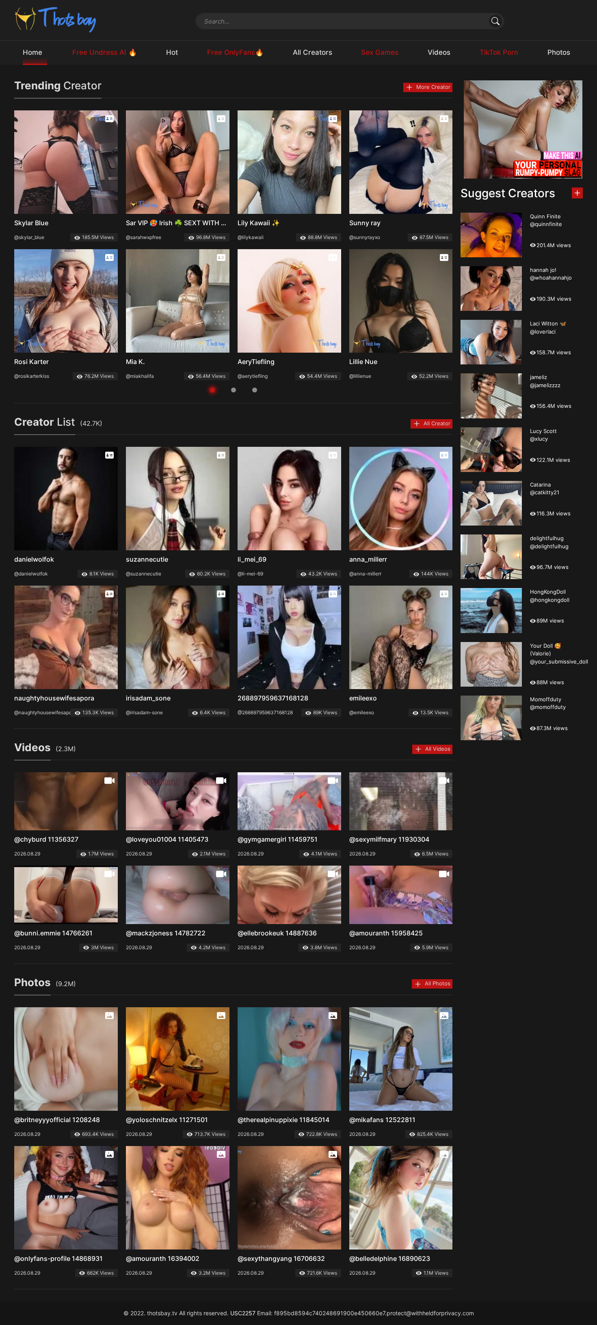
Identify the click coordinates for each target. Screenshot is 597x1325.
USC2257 (242, 1313)
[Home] (56, 19)
